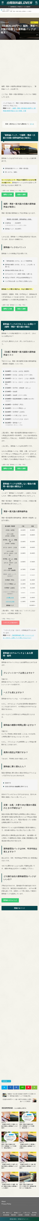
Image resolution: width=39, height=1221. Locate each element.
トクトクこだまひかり (10, 622)
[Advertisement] (19, 60)
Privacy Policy (6, 1204)
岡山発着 (33, 1214)
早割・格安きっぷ (7, 1212)
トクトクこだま (10, 601)
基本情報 (34, 1212)
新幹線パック (7, 1081)
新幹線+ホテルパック (10, 900)
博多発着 (13, 1214)
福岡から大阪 (7, 194)
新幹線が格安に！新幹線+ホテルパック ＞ (19, 1219)
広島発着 (27, 1214)
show (31, 124)
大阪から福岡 (21, 194)
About (3, 1201)
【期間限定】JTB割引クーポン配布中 (20, 6)
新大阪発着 (6, 1214)
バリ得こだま (10, 597)
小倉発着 (20, 1214)
